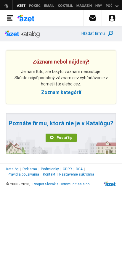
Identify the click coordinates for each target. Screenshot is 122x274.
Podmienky (50, 169)
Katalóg (12, 169)
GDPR (67, 169)
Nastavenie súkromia (76, 174)
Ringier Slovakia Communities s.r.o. (61, 184)
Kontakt (49, 174)
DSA (79, 169)
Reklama (30, 169)
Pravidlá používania (23, 174)
